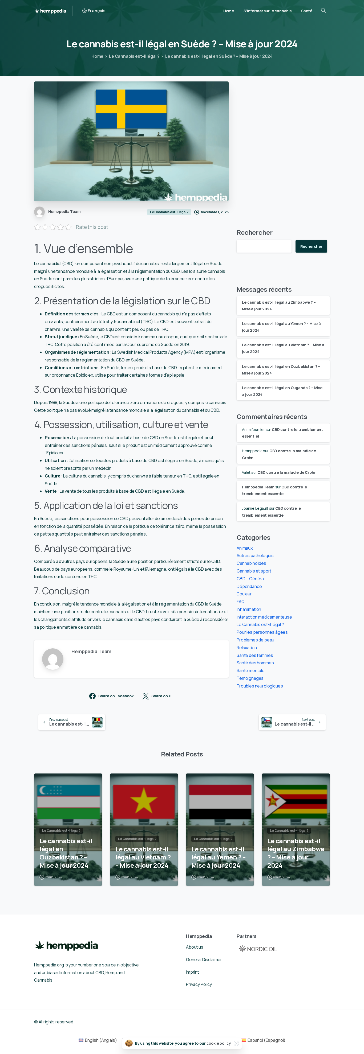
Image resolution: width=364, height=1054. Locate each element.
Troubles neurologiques (260, 686)
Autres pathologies (255, 555)
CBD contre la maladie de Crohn (286, 472)
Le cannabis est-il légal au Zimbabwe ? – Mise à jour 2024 (295, 853)
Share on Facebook (116, 696)
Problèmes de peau (255, 640)
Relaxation (247, 647)
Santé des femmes (255, 655)
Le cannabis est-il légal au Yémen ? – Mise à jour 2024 (218, 857)
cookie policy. (219, 1043)
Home (97, 56)
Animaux (245, 548)
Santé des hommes (255, 663)
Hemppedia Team (258, 486)
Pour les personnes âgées (262, 632)
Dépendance (249, 586)
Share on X (161, 696)
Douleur (244, 594)
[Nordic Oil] (258, 948)
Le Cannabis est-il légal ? (134, 56)
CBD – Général (251, 579)
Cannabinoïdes (251, 563)
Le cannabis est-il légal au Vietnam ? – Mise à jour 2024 (143, 857)
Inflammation (249, 609)
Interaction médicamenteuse (264, 617)
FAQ (241, 601)
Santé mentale (251, 670)
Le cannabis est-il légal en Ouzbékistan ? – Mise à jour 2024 (65, 853)
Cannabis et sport (254, 571)
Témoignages (250, 678)
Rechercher (254, 232)
